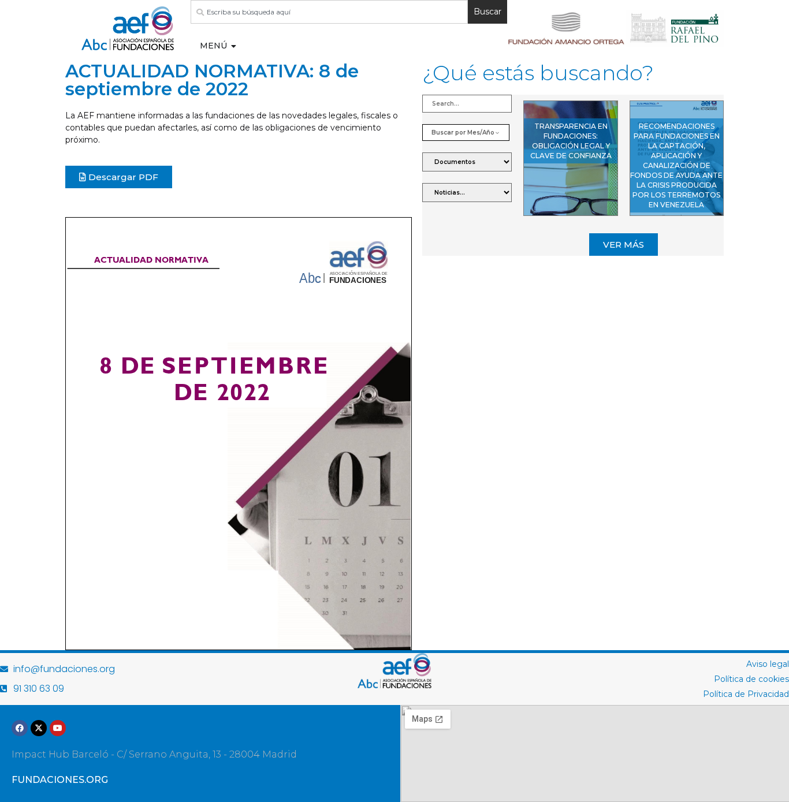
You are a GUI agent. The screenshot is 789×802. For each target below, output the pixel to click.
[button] (623, 244)
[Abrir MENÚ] (234, 46)
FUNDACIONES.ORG (60, 779)
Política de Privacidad (746, 694)
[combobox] (329, 12)
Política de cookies (751, 679)
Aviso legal (767, 664)
